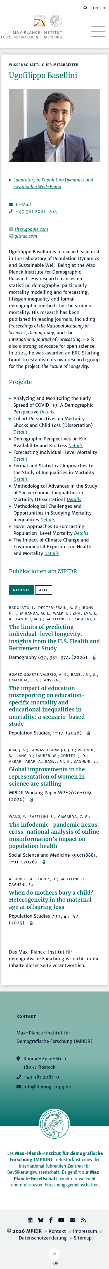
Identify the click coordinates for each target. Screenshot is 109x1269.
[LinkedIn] (27, 1220)
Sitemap (83, 1238)
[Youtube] (59, 1220)
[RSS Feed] (81, 1220)
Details (47, 412)
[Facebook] (49, 1220)
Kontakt (57, 1231)
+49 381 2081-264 (36, 211)
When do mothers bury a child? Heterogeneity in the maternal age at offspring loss (51, 899)
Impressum (85, 1231)
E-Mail (23, 204)
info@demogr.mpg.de (47, 1087)
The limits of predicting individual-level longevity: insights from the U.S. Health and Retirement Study (54, 638)
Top (54, 1263)
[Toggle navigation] (98, 31)
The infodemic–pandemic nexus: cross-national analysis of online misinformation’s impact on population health (54, 835)
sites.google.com (31, 229)
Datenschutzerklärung (43, 1238)
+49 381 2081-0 (41, 1077)
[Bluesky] (39, 1220)
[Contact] (70, 1220)
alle (43, 590)
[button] (85, 7)
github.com (26, 236)
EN (95, 8)
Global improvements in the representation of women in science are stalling (47, 776)
